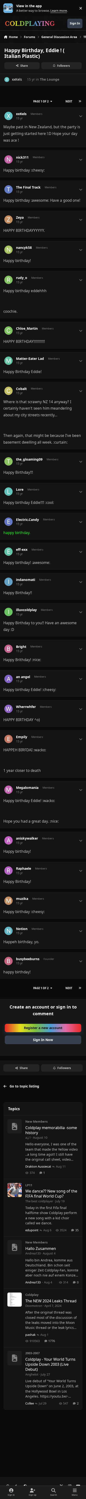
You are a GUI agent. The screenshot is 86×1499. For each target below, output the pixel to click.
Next (68, 101)
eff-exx (21, 549)
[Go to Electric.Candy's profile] (8, 522)
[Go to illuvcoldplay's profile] (8, 612)
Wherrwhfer (26, 707)
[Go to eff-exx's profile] (8, 551)
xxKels (17, 79)
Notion (21, 929)
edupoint (31, 1230)
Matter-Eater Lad (30, 359)
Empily (21, 737)
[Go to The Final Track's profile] (8, 189)
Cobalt (21, 389)
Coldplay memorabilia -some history (51, 1130)
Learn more (9, 8)
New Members (36, 1121)
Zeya (20, 217)
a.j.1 (28, 1137)
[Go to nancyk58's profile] (8, 249)
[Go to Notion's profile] (8, 931)
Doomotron (33, 1306)
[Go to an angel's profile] (8, 679)
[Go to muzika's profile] (8, 901)
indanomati (25, 580)
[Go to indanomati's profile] (8, 582)
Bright (21, 647)
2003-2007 (32, 1353)
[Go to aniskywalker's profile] (8, 840)
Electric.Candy (27, 520)
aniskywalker (27, 838)
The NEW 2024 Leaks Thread (50, 1301)
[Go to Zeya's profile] (8, 219)
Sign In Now (43, 1039)
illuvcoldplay (26, 610)
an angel (23, 677)
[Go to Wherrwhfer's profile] (8, 709)
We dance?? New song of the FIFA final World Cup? (51, 1193)
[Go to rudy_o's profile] (8, 280)
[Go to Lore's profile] (8, 491)
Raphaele (23, 868)
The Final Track (28, 187)
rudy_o (21, 278)
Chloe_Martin (27, 328)
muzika (22, 899)
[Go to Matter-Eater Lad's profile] (8, 361)
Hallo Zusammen (40, 1248)
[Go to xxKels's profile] (6, 79)
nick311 (22, 157)
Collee (29, 1403)
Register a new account (43, 1027)
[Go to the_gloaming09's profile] (8, 461)
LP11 (28, 1185)
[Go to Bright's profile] (8, 649)
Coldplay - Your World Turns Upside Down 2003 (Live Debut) (50, 1364)
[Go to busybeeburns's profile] (8, 961)
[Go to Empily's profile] (8, 739)
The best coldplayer (39, 1201)
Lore (19, 489)
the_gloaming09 (29, 459)
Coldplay (31, 1295)
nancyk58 (24, 247)
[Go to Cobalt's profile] (8, 391)
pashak (30, 1334)
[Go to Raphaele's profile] (8, 870)
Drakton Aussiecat (38, 1166)
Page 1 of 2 (40, 101)
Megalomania (27, 788)
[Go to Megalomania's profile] (8, 790)
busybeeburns (27, 959)
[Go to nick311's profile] (8, 159)
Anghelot (31, 1374)
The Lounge (49, 79)
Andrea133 (33, 1253)
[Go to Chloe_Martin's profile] (8, 330)
